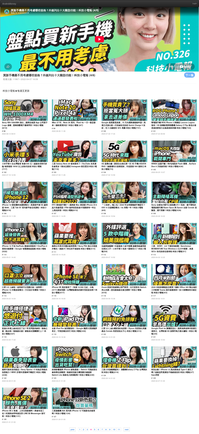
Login (195, 3)
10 (114, 429)
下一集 (189, 75)
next (126, 429)
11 (119, 429)
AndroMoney (9, 3)
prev (72, 429)
